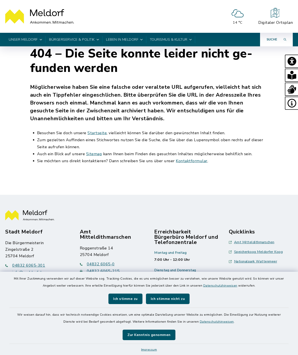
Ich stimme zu (125, 298)
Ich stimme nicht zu (168, 298)
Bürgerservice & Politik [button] (72, 39)
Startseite (97, 133)
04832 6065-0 (101, 264)
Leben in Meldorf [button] (122, 39)
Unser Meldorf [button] (23, 39)
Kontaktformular (191, 161)
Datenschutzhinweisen (220, 286)
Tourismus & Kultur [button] (168, 39)
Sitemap (94, 154)
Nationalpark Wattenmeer (255, 261)
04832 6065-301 (28, 265)
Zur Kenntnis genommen (149, 334)
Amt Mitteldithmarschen (254, 242)
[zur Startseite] (39, 16)
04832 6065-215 (103, 271)
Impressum (149, 350)
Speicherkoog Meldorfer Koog (258, 251)
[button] (291, 61)
